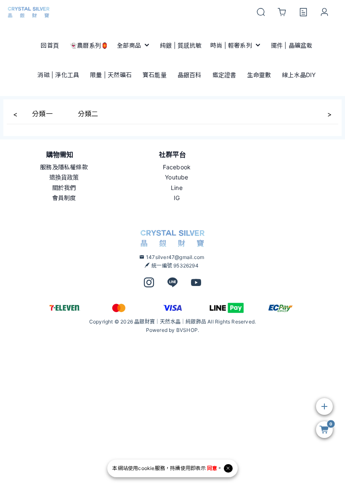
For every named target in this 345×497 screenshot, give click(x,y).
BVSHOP (187, 330)
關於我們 (64, 187)
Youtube (176, 177)
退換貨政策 (64, 177)
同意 (212, 468)
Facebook (177, 167)
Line (177, 187)
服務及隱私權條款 (64, 167)
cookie (146, 468)
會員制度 (64, 197)
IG (177, 197)
